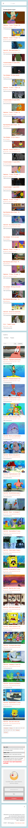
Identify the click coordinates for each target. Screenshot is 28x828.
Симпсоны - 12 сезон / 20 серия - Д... (12, 274)
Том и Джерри (7, 77)
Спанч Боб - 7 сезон (8, 151)
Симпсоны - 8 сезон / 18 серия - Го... (11, 249)
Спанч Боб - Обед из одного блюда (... (12, 550)
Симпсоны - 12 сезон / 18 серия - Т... (11, 199)
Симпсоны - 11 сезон (12, 176)
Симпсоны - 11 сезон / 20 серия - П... (12, 174)
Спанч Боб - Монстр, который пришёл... (12, 436)
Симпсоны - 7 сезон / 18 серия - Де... (12, 25)
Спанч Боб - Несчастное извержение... (12, 311)
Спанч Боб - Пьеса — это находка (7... (12, 512)
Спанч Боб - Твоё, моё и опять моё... (11, 721)
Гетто (5, 326)
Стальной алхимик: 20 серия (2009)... (11, 100)
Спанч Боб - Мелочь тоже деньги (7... (12, 455)
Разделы (12, 337)
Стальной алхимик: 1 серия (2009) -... (11, 187)
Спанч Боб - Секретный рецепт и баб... (12, 474)
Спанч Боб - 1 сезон (16, 52)
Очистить (20, 343)
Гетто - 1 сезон (9, 326)
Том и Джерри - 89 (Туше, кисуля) (11, 75)
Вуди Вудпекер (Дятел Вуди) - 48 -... (11, 261)
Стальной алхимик (7, 64)
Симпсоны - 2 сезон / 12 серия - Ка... (11, 112)
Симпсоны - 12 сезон (12, 89)
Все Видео (6, 337)
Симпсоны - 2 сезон (12, 114)
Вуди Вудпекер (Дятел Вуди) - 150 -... (12, 299)
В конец (5, 732)
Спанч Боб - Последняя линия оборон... (12, 645)
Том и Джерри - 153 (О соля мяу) (11, 237)
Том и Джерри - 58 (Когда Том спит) (11, 287)
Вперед (17, 730)
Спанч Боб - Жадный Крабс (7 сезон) (11, 702)
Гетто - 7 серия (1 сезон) (9, 324)
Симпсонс (6, 27)
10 (13, 730)
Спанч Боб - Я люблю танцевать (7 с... (12, 149)
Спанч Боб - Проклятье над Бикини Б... (12, 683)
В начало (6, 728)
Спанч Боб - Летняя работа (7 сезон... (12, 569)
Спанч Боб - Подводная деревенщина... (12, 359)
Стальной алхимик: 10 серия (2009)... (11, 162)
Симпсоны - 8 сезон (12, 251)
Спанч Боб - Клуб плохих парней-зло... (12, 607)
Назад (11, 728)
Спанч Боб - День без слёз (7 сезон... (12, 588)
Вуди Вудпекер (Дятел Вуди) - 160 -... (12, 212)
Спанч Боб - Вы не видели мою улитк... (12, 224)
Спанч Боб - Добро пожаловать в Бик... (12, 416)
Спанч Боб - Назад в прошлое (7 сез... (12, 626)
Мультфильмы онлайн (20, 823)
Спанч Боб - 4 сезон (16, 226)
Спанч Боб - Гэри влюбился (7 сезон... (12, 531)
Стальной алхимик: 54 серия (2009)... (11, 62)
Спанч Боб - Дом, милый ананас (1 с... (12, 50)
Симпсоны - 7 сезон (12, 27)
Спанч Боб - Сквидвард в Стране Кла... (12, 664)
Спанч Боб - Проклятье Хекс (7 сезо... (12, 397)
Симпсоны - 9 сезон (12, 39)
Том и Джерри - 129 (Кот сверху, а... (11, 137)
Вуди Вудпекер (7, 126)
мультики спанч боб (8, 52)
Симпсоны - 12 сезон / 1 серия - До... (12, 87)
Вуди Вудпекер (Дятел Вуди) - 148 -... (12, 124)
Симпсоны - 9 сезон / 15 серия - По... (12, 37)
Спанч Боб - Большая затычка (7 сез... (12, 378)
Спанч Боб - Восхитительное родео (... (12, 493)
